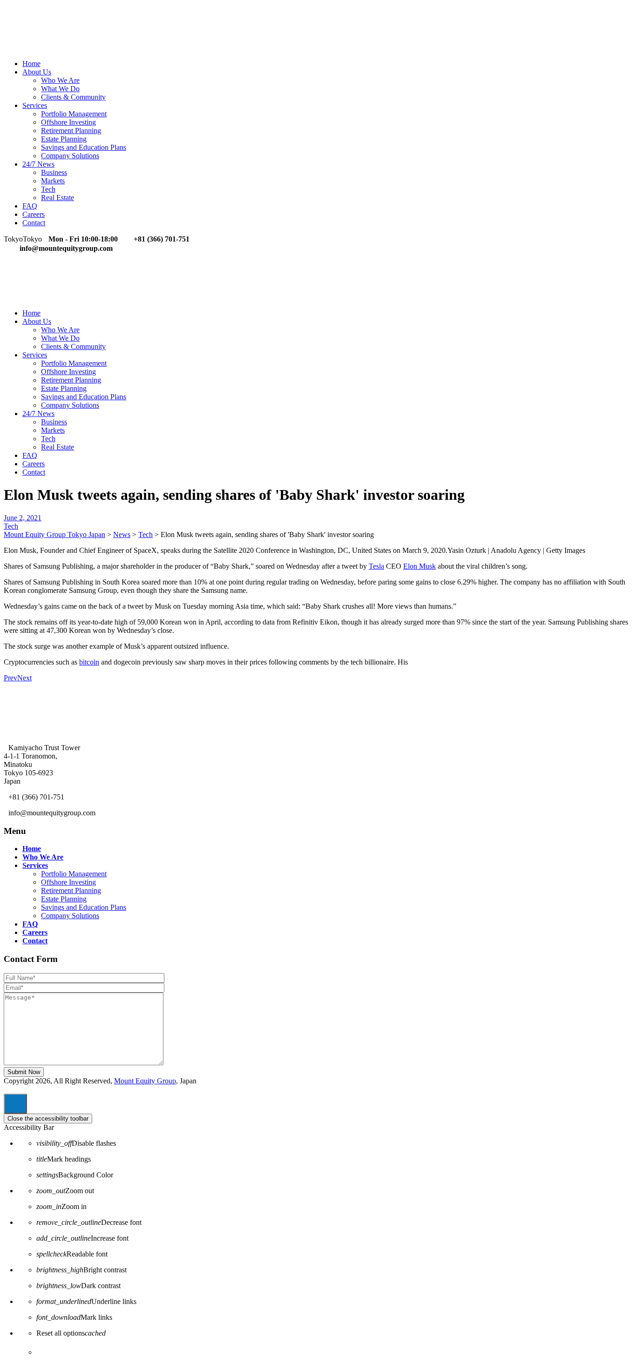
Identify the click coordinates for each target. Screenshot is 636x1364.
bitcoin (89, 662)
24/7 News (38, 164)
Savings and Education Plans (83, 147)
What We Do (60, 89)
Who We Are (60, 80)
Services (34, 105)
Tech (48, 189)
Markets (53, 181)
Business (54, 172)
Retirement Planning (71, 130)
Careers (33, 214)
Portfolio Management (74, 114)
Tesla (376, 566)
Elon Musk (419, 566)
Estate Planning (64, 139)
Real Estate (57, 198)
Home (31, 63)
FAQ (29, 206)
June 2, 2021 (22, 518)
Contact (33, 223)
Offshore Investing (68, 122)
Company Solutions (70, 156)
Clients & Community (73, 97)
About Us (36, 72)
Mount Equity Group (145, 1081)
